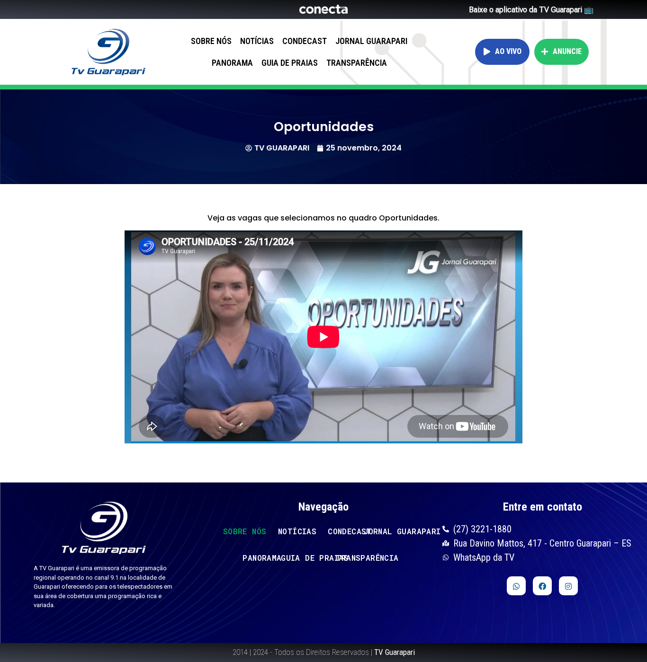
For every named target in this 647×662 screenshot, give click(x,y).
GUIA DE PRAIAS (289, 63)
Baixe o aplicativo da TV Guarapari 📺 (531, 9)
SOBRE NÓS (211, 41)
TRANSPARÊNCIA (356, 63)
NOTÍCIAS (257, 41)
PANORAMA (232, 63)
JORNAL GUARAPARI (371, 41)
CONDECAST (304, 41)
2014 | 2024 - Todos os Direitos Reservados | (324, 652)
